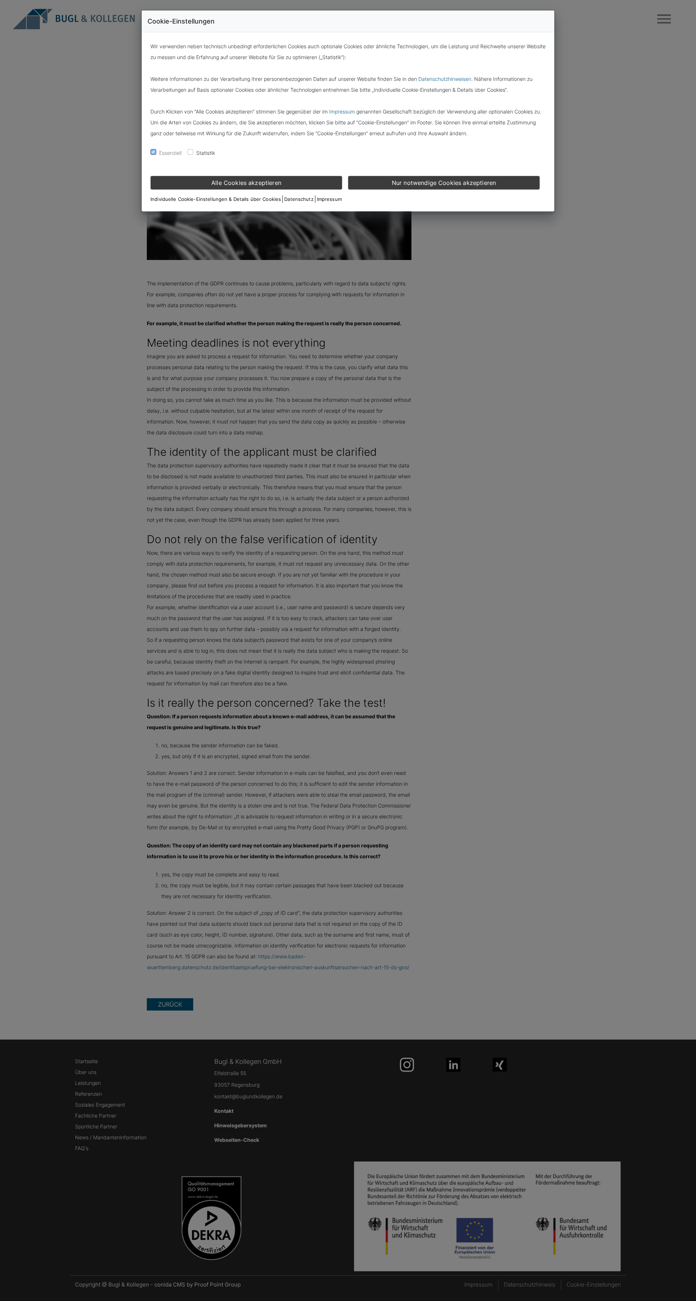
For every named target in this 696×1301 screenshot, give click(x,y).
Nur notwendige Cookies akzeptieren (444, 182)
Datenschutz (298, 199)
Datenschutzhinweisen (444, 79)
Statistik (205, 153)
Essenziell (170, 153)
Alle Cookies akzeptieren (246, 182)
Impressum (342, 111)
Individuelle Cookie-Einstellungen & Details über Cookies (215, 199)
